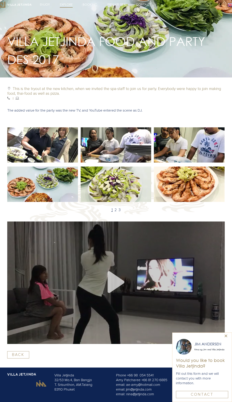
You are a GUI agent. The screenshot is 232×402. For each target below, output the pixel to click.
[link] (226, 336)
